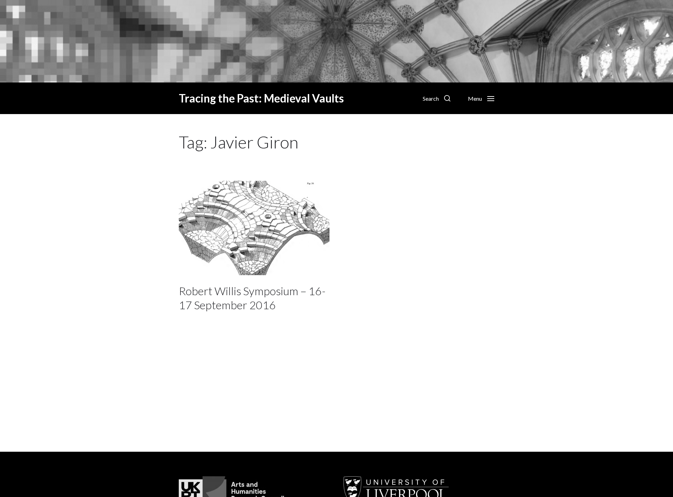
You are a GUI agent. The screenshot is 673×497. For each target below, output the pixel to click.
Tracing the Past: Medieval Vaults (261, 98)
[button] (436, 98)
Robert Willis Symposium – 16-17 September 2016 (252, 298)
